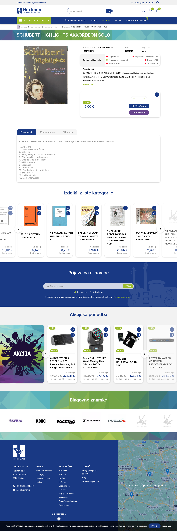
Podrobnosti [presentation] (26, 132)
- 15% (52, 328)
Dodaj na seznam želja (10, 208)
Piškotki (62, 490)
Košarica (62, 482)
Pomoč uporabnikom (68, 501)
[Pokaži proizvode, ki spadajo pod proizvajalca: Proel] (117, 421)
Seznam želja (64, 486)
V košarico (140, 106)
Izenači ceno (139, 112)
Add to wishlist (157, 94)
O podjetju (40, 474)
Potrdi (154, 526)
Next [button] (160, 229)
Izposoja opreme (43, 478)
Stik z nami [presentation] (68, 132)
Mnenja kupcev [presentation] (47, 132)
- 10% (85, 328)
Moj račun (63, 470)
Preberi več (166, 526)
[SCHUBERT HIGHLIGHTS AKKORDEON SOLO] (46, 74)
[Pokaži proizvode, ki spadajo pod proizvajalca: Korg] (41, 420)
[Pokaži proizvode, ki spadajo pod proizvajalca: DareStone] (142, 421)
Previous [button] (18, 229)
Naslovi (62, 478)
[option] (31, 230)
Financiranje (64, 505)
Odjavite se (98, 292)
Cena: (86, 102)
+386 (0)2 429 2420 (142, 2)
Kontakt (39, 482)
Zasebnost (63, 497)
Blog (84, 477)
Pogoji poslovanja (66, 493)
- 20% (118, 328)
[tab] (26, 132)
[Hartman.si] (19, 452)
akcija (54, 351)
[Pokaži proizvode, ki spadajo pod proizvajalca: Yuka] (168, 421)
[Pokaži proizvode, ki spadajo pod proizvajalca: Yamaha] (15, 421)
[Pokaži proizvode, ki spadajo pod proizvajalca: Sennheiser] (91, 421)
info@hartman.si (23, 490)
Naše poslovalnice (44, 470)
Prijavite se (82, 292)
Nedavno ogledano (90, 481)
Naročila (62, 474)
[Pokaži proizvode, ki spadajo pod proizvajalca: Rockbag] (66, 420)
